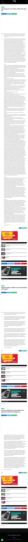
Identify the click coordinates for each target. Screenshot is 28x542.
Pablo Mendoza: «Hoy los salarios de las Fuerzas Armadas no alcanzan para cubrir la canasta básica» (16, 249)
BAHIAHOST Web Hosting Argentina (18, 539)
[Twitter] (2, 37)
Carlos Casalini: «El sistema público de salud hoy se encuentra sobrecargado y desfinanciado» (16, 245)
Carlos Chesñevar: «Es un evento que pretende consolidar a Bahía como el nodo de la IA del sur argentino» (16, 253)
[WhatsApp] (2, 39)
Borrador (3, 408)
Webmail (3, 3)
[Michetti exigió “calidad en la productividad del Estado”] (14, 302)
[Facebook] (2, 35)
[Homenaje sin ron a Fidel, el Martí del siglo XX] (14, 23)
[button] (2, 540)
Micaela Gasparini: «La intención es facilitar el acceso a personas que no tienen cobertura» (16, 257)
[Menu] (2, 1)
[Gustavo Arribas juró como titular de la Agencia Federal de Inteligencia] (14, 425)
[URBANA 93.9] (14, 1)
